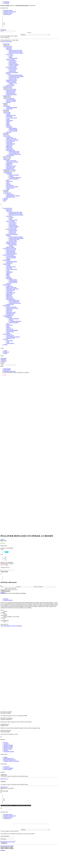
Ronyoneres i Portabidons (12, 186)
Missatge (3, 589)
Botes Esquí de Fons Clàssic (15, 50)
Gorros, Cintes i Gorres (11, 117)
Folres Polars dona (10, 141)
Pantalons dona (9, 149)
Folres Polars (9, 116)
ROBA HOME (6, 112)
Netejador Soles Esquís (11, 80)
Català (9, 14)
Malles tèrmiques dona (14, 151)
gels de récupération (13, 178)
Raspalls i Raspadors (14, 64)
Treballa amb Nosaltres (8, 751)
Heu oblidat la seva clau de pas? (8, 841)
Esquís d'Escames (13, 68)
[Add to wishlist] (1, 573)
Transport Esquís (10, 187)
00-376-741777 (4, 778)
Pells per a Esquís (10, 85)
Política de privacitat (8, 747)
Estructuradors (12, 62)
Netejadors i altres (13, 58)
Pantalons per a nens (11, 165)
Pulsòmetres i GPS (10, 197)
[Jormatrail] (6, 3)
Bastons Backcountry (11, 90)
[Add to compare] (1, 574)
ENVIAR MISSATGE (5, 591)
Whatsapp (3, 592)
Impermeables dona (10, 143)
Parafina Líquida (13, 82)
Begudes (11, 176)
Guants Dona (9, 142)
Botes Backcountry (10, 91)
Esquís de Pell (12, 71)
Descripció (5, 598)
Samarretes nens (10, 168)
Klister (10, 56)
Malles (7, 123)
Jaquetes (8, 121)
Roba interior (9, 126)
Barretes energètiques (14, 174)
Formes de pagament (8, 745)
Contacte (5, 757)
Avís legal (5, 750)
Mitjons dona (9, 147)
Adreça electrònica (38, 586)
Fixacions (8, 73)
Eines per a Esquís (10, 59)
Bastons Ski (9, 47)
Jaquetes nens (9, 163)
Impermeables (9, 120)
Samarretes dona (10, 155)
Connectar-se (4, 358)
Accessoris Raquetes (11, 99)
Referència (3, 562)
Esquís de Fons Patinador (12, 72)
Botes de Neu (9, 181)
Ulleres (8, 189)
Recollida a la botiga (8, 746)
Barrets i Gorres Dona (11, 138)
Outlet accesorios (10, 343)
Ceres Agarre (9, 54)
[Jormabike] (6, 1)
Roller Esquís (9, 108)
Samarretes (8, 132)
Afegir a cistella (4, 571)
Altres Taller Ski (13, 60)
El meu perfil (6, 766)
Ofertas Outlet (9, 340)
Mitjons (8, 124)
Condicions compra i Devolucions (11, 761)
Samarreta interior (13, 129)
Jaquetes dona (9, 145)
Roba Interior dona (10, 150)
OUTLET (5, 339)
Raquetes (8, 102)
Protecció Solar (9, 185)
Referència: (3, 548)
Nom (2, 586)
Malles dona (9, 146)
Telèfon (18, 586)
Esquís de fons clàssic (11, 67)
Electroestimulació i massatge (13, 195)
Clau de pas (3, 839)
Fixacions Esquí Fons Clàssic (16, 75)
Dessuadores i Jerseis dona (12, 139)
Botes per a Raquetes (11, 101)
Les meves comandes (8, 768)
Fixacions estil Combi (14, 77)
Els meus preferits (7, 769)
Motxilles (8, 184)
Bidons (8, 180)
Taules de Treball (13, 66)
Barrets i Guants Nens (11, 160)
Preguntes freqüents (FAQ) (9, 759)
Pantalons (8, 125)
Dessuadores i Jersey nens (12, 162)
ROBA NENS (6, 159)
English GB (13, 11)
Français (10, 13)
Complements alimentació (15, 177)
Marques (5, 344)
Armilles (8, 114)
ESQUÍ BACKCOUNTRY (9, 89)
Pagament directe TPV (8, 758)
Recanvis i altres (13, 78)
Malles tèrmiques (13, 128)
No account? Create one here (7, 845)
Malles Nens (9, 164)
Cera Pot (11, 55)
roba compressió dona (14, 152)
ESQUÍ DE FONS (7, 46)
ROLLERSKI (6, 106)
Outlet (7, 342)
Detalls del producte (8, 600)
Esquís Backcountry (10, 93)
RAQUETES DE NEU (8, 98)
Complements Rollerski (11, 107)
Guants (8, 119)
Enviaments (6, 743)
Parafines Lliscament (11, 81)
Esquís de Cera (12, 69)
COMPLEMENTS (7, 172)
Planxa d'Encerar (13, 63)
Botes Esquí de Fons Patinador (16, 53)
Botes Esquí (9, 49)
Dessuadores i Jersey (11, 115)
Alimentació (9, 173)
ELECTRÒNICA (7, 193)
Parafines (11, 84)
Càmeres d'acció (10, 194)
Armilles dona (9, 137)
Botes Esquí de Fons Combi (15, 51)
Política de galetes (7, 749)
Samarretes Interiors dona (15, 154)
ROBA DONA (6, 136)
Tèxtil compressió (13, 130)
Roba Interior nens (10, 167)
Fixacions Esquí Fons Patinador (16, 76)
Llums (7, 182)
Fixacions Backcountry (11, 94)
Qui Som (5, 742)
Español (10, 10)
